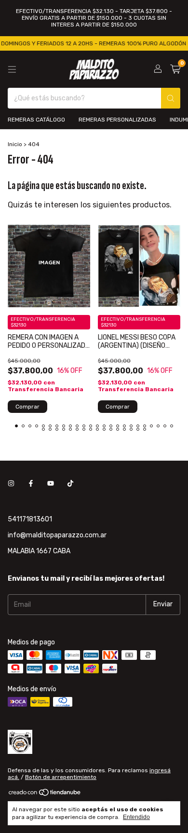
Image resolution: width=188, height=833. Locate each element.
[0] (175, 69)
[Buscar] (170, 98)
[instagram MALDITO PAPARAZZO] (11, 484)
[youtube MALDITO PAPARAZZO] (50, 484)
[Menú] (12, 69)
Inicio (15, 144)
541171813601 (30, 519)
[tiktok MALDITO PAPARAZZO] (70, 484)
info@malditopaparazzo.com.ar (57, 535)
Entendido (136, 817)
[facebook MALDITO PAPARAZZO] (30, 484)
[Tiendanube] (45, 794)
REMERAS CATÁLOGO (36, 119)
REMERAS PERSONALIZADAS (117, 119)
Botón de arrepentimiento (60, 777)
